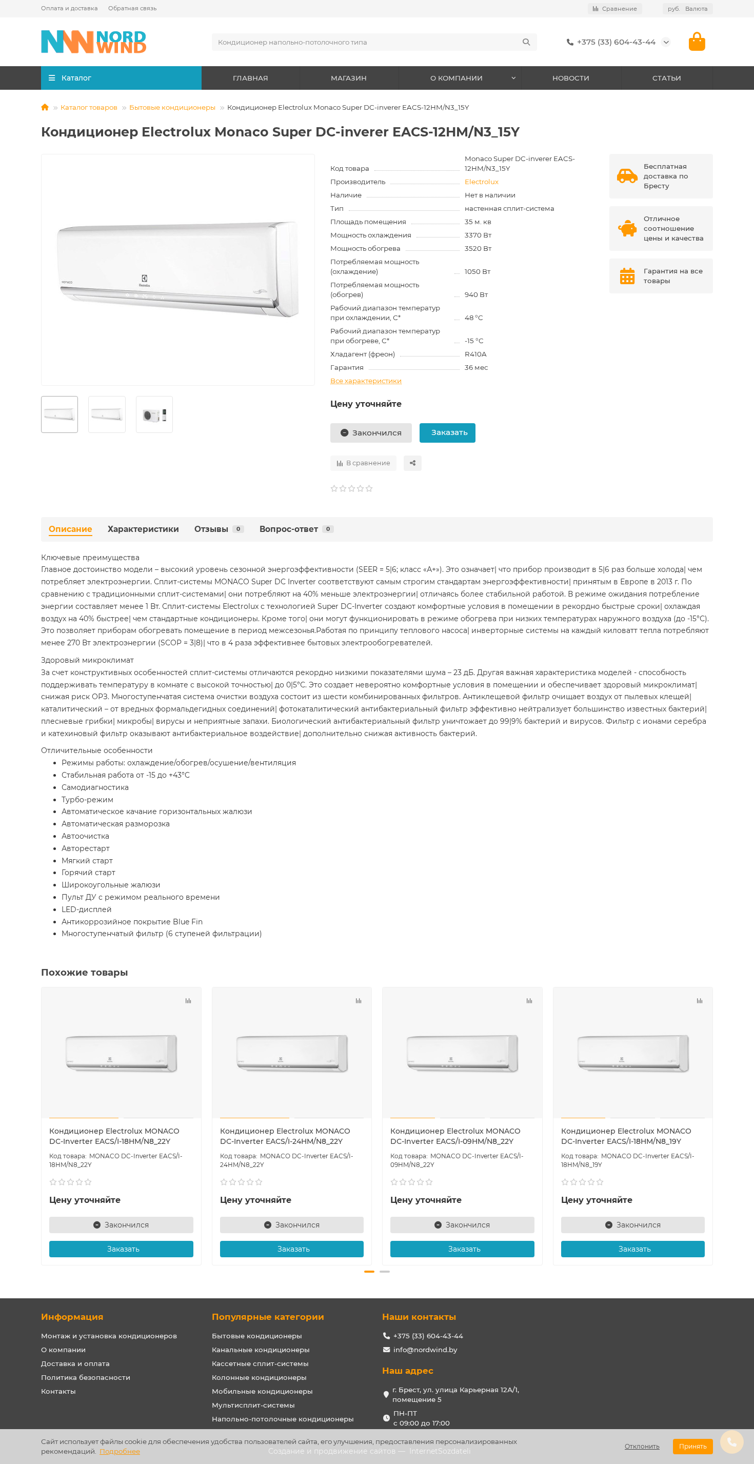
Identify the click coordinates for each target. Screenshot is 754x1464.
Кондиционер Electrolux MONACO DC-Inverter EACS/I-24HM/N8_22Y (285, 1136)
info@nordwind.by (425, 1350)
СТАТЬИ (666, 78)
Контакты (58, 1391)
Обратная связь (132, 8)
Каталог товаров (89, 107)
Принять (693, 1446)
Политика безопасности (85, 1377)
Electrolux (482, 181)
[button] (42, 1125)
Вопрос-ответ (295, 529)
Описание (70, 529)
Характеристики (143, 529)
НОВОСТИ (570, 78)
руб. (688, 8)
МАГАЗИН (349, 78)
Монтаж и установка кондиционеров (109, 1336)
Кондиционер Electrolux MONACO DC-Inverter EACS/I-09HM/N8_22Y (455, 1136)
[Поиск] (526, 42)
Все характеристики (366, 381)
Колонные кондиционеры (259, 1377)
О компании (63, 1350)
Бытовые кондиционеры (172, 107)
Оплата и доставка (69, 8)
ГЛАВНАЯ (250, 78)
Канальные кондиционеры (261, 1350)
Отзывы (217, 529)
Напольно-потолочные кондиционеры (283, 1419)
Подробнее (120, 1451)
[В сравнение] (188, 1000)
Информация (72, 1317)
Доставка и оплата (75, 1363)
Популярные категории (268, 1317)
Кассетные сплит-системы (260, 1363)
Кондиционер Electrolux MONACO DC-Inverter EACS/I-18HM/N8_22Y (114, 1136)
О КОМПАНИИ (456, 78)
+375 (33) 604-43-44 (616, 42)
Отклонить (642, 1446)
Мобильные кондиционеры (262, 1391)
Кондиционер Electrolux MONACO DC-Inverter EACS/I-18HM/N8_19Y (626, 1136)
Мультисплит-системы (253, 1405)
